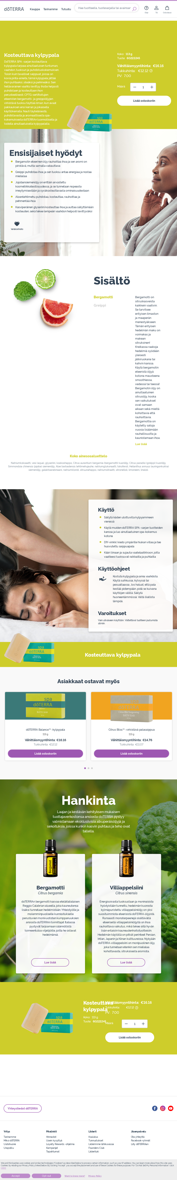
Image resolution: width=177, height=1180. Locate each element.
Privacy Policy (95, 1176)
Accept (16, 1175)
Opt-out (46, 1175)
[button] (85, 768)
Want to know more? (74, 1176)
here (3, 1168)
